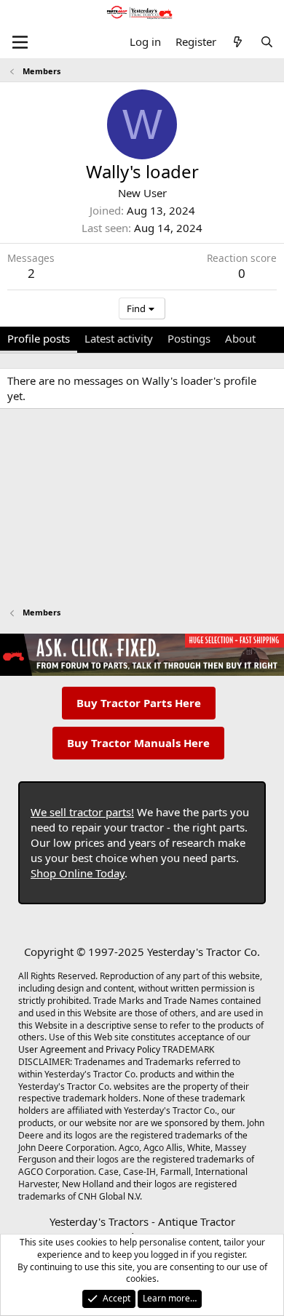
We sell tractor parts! (82, 812)
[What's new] (238, 41)
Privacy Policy (133, 1049)
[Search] (267, 41)
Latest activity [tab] (118, 338)
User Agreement (52, 1049)
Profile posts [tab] (38, 338)
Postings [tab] (188, 338)
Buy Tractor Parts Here (138, 702)
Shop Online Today (78, 873)
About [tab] (240, 338)
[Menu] (20, 42)
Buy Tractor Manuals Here (138, 742)
